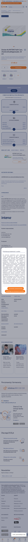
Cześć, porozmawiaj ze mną (19, 534)
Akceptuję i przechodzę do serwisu (15, 291)
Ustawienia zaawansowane (15, 288)
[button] (26, 533)
